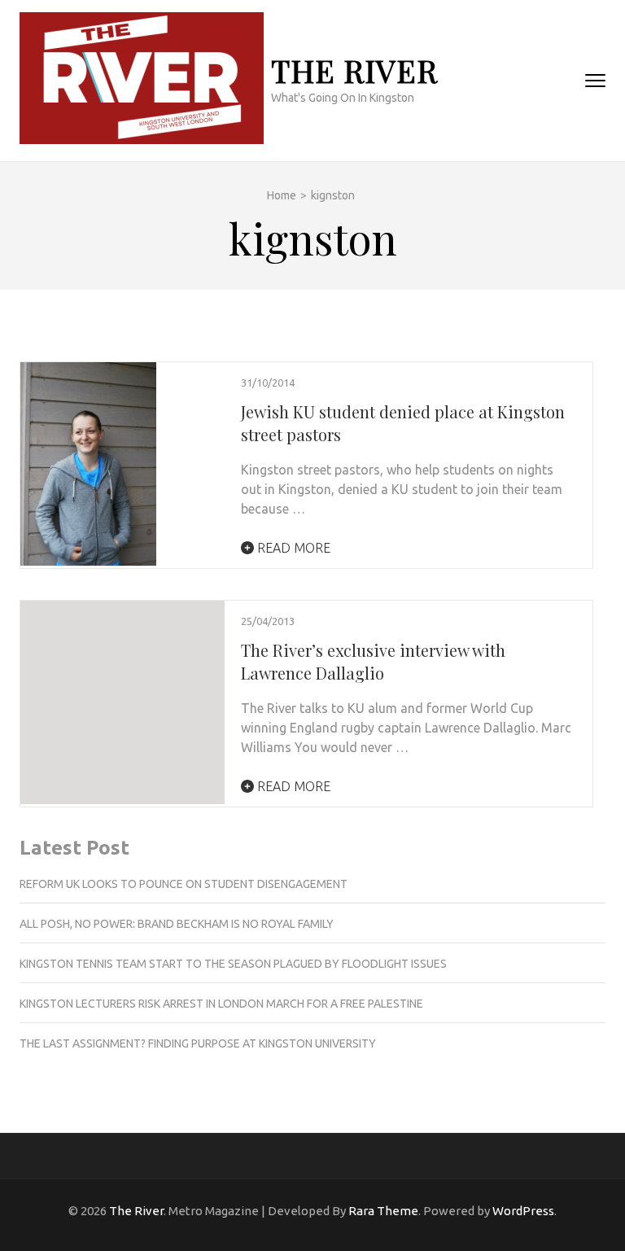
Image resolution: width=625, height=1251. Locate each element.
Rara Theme (383, 1211)
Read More (292, 547)
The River (354, 70)
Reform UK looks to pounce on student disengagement (183, 883)
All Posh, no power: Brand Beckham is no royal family (177, 923)
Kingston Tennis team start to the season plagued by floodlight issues (233, 963)
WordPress (523, 1211)
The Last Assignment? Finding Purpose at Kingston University (198, 1043)
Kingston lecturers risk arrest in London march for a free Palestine (221, 1003)
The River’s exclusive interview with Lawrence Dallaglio (373, 661)
